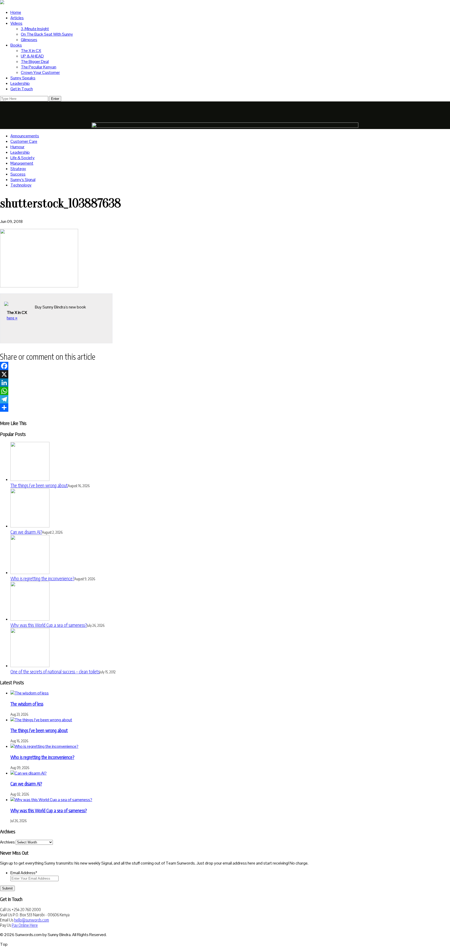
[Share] (225, 407)
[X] (225, 374)
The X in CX (31, 50)
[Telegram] (225, 399)
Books (16, 45)
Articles (17, 18)
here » (12, 318)
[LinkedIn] (225, 382)
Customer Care (23, 141)
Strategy (18, 168)
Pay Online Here (25, 925)
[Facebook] (225, 366)
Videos (16, 23)
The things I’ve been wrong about (39, 485)
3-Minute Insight (35, 28)
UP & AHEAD (32, 56)
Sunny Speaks (22, 78)
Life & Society (22, 157)
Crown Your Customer (40, 72)
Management (21, 163)
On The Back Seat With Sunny (47, 34)
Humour (17, 147)
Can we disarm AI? (26, 532)
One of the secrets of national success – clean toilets (54, 671)
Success (18, 174)
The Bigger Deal (35, 61)
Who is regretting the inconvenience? (42, 578)
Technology (21, 185)
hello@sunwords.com (31, 920)
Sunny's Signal (22, 179)
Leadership (20, 83)
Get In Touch (21, 89)
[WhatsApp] (225, 391)
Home (15, 12)
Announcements (24, 136)
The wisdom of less (26, 704)
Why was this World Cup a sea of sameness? (48, 625)
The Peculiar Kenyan (38, 67)
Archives (7, 842)
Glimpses (29, 39)
